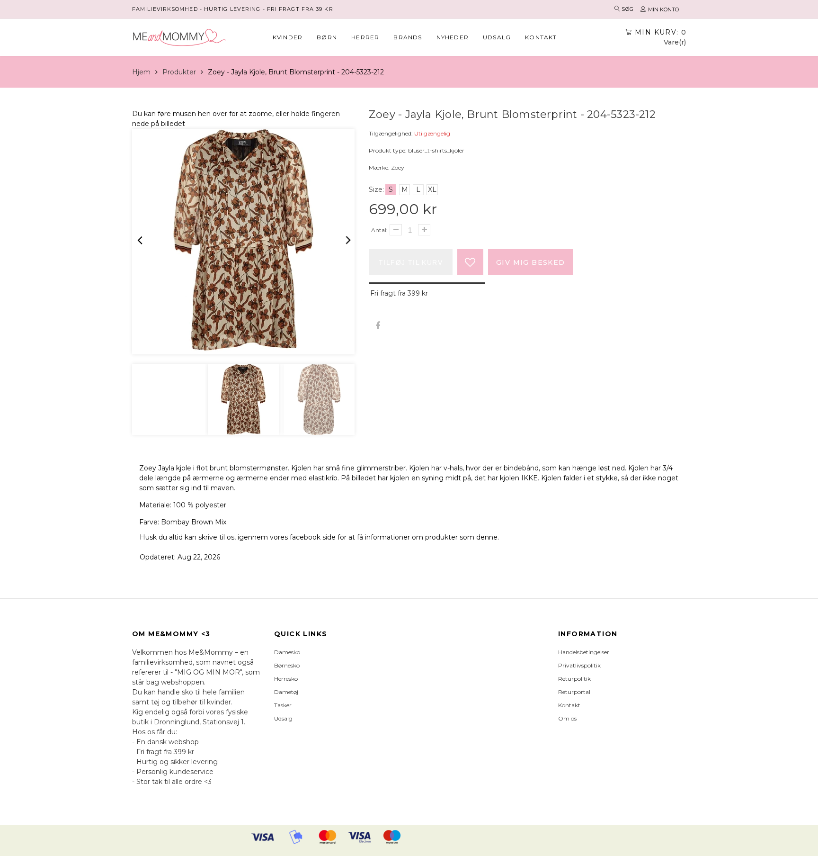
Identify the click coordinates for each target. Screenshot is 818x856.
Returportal (574, 691)
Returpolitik (574, 678)
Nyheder (452, 37)
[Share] (377, 326)
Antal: (379, 230)
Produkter (179, 72)
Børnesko (287, 665)
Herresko (286, 678)
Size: (376, 189)
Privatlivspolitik (579, 665)
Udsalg (497, 37)
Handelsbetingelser (583, 652)
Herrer (365, 37)
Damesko (287, 652)
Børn (327, 37)
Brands (407, 37)
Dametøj (286, 691)
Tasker (283, 705)
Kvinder (287, 37)
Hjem (141, 72)
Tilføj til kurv (411, 262)
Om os (567, 718)
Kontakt (541, 37)
